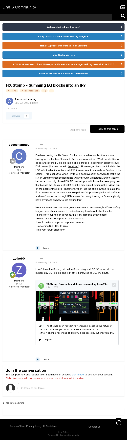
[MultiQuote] (38, 248)
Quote (46, 248)
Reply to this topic (107, 128)
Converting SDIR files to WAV (52, 226)
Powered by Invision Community (63, 435)
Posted (46, 148)
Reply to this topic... (34, 388)
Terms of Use (17, 426)
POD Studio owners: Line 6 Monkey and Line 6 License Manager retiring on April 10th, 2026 (63, 64)
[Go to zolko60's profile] (19, 270)
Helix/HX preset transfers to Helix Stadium (63, 45)
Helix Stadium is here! (63, 55)
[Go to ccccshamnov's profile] (9, 101)
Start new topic (78, 129)
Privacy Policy (34, 426)
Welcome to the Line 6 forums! (63, 27)
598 (20, 283)
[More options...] (41, 145)
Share (13, 108)
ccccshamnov (26, 99)
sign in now (78, 374)
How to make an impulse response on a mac (61, 222)
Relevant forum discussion (51, 229)
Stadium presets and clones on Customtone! (63, 73)
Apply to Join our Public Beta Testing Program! (63, 36)
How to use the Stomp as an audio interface (60, 218)
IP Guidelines (50, 426)
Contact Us (94, 426)
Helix (35, 102)
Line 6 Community (19, 7)
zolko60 (19, 258)
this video (73, 166)
